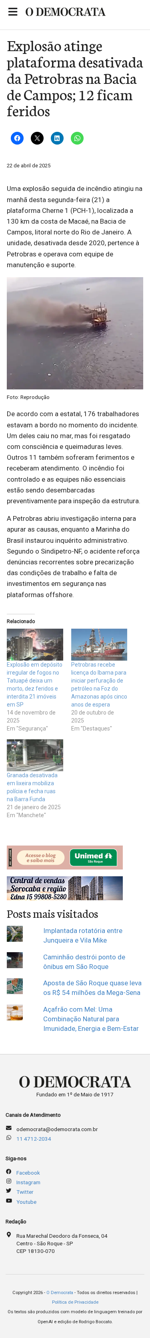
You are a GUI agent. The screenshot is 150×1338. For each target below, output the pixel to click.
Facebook (28, 1172)
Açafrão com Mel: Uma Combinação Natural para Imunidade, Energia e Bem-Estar (91, 1019)
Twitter (25, 1192)
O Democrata (59, 1292)
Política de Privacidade (75, 1302)
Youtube (26, 1202)
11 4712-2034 (33, 1139)
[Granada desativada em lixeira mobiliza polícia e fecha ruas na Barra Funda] (35, 755)
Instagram (28, 1182)
